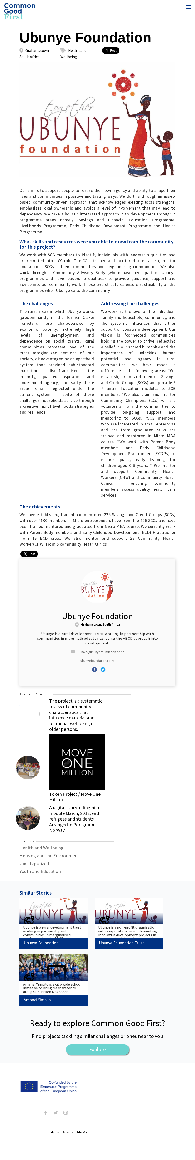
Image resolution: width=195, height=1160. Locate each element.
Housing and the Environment (49, 856)
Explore (97, 1049)
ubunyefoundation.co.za (97, 660)
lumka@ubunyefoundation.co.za (101, 652)
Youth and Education (40, 871)
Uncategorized (34, 863)
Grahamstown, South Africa (100, 624)
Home (55, 1132)
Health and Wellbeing (41, 848)
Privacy (68, 1132)
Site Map (82, 1132)
